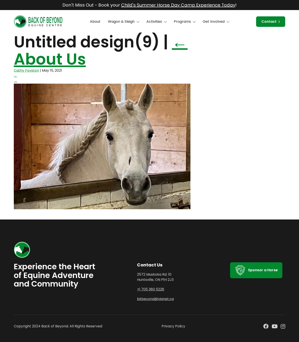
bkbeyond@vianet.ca (155, 298)
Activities (154, 21)
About (95, 21)
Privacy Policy (173, 326)
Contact (268, 21)
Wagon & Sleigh (121, 21)
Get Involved (214, 21)
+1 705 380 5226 (150, 289)
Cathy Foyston (26, 70)
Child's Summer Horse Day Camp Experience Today (178, 5)
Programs (182, 21)
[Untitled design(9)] (102, 208)
